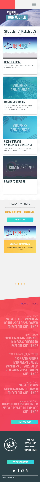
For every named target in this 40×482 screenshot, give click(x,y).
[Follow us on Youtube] (27, 470)
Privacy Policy (30, 447)
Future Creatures (14, 101)
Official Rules (30, 443)
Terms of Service (30, 450)
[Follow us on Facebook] (18, 470)
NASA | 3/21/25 (21, 388)
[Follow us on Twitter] (14, 470)
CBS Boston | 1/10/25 (20, 407)
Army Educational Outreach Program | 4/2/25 (22, 364)
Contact (30, 440)
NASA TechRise (12, 62)
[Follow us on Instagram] (23, 470)
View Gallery (22, 220)
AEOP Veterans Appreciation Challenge (18, 143)
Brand (7, 4)
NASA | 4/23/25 (21, 341)
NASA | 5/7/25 (21, 322)
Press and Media (24, 422)
